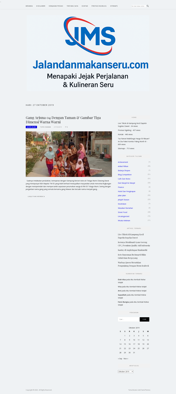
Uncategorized (123, 216)
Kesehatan (122, 204)
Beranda (29, 6)
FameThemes (145, 390)
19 (143, 344)
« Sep (120, 358)
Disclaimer (40, 6)
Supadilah (122, 295)
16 (130, 344)
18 (139, 344)
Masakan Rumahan (125, 208)
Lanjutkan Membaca (36, 196)
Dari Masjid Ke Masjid (126, 183)
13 (148, 340)
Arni (119, 291)
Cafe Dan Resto (124, 179)
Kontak (85, 6)
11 (139, 340)
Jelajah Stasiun (123, 199)
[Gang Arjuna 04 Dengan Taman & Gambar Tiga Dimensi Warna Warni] (69, 154)
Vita (119, 286)
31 (134, 352)
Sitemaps (114, 6)
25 (139, 348)
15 (125, 344)
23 (130, 348)
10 (134, 340)
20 (148, 344)
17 (134, 344)
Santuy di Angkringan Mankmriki (132, 250)
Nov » (126, 358)
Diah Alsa (122, 279)
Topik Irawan (45, 127)
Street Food (122, 212)
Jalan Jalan (31, 127)
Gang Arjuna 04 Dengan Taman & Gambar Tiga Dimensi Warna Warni (63, 119)
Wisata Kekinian (124, 220)
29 (125, 352)
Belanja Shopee (124, 170)
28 (120, 352)
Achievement (123, 162)
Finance (121, 187)
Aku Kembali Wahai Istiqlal (136, 286)
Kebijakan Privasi (56, 6)
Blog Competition (125, 174)
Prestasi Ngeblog (99, 6)
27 (148, 348)
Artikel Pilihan (123, 166)
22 (125, 348)
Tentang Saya (72, 6)
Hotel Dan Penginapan (126, 191)
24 (134, 348)
